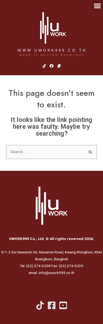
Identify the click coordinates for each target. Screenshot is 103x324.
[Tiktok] (40, 305)
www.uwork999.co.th (52, 50)
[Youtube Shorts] (63, 305)
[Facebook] (51, 305)
